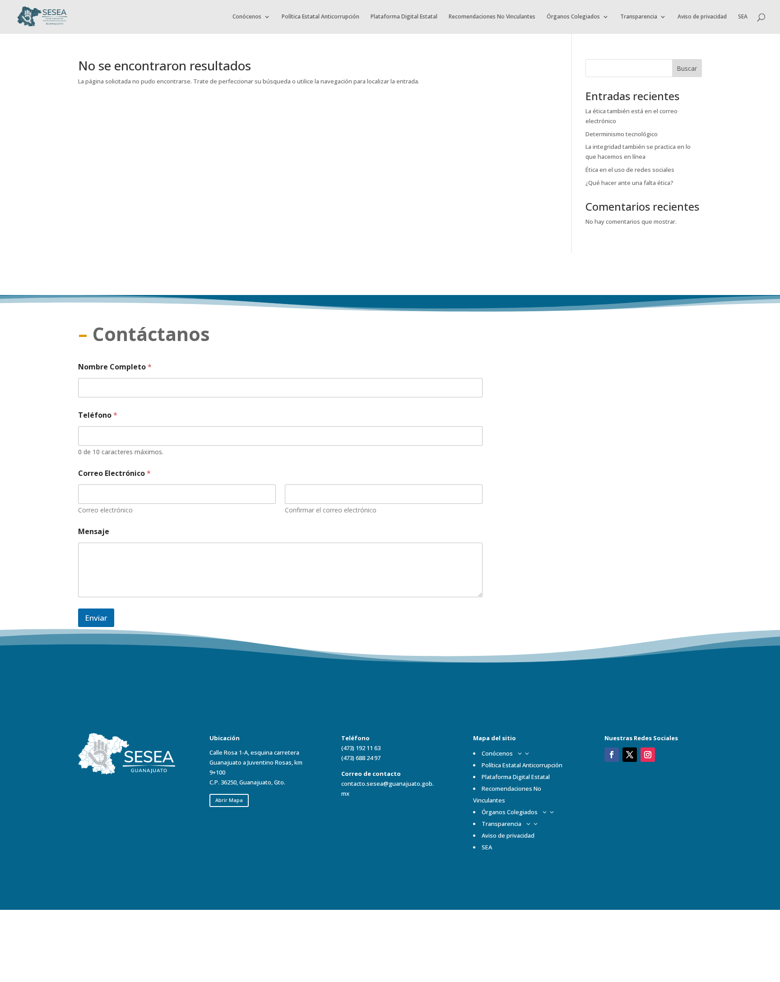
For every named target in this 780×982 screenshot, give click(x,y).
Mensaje (93, 531)
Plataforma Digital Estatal (404, 17)
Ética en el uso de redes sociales (629, 170)
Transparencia (638, 17)
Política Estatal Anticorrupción (320, 17)
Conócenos (246, 17)
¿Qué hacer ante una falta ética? (629, 183)
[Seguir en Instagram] (648, 754)
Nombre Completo (115, 367)
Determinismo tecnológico (621, 134)
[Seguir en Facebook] (611, 754)
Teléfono (97, 415)
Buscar (687, 68)
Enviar (96, 618)
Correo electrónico (105, 510)
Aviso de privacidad (702, 17)
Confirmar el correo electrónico (330, 510)
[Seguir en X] (629, 754)
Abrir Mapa (229, 800)
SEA (743, 17)
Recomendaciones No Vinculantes (492, 17)
